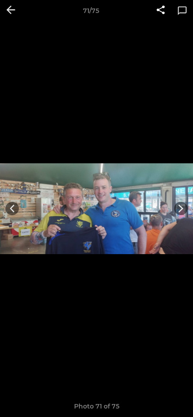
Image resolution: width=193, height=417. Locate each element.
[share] (160, 10)
